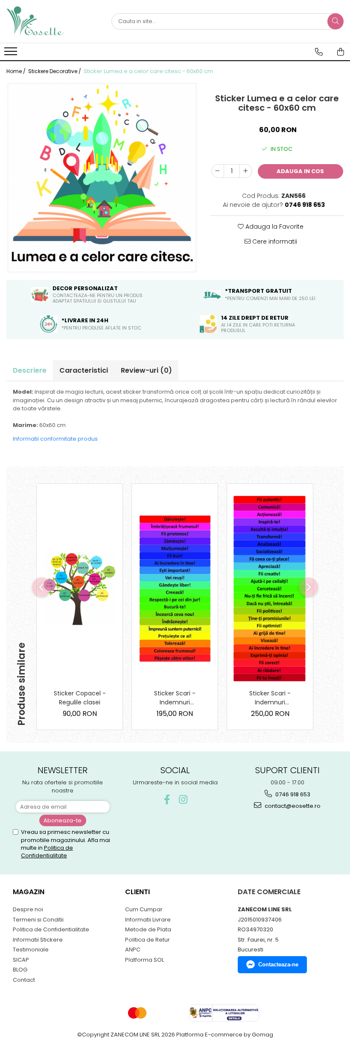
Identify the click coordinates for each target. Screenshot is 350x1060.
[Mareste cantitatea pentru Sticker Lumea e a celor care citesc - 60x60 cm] (245, 171)
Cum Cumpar (144, 909)
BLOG (20, 970)
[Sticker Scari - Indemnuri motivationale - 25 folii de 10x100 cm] (269, 589)
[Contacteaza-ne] (319, 51)
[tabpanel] (102, 178)
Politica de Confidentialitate (47, 852)
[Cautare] (335, 21)
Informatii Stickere (38, 940)
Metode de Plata (148, 929)
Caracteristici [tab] (83, 370)
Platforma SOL (144, 960)
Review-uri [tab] (146, 370)
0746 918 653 (292, 794)
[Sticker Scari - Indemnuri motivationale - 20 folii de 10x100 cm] (174, 588)
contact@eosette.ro (292, 806)
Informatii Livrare (148, 920)
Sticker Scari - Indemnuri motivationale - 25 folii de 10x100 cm (270, 698)
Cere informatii (274, 241)
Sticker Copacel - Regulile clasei (80, 698)
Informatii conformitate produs (55, 439)
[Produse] (11, 53)
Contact (24, 980)
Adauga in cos (300, 171)
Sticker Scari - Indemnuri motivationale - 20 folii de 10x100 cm (175, 698)
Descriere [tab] (30, 370)
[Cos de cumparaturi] (340, 51)
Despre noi (28, 909)
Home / (16, 71)
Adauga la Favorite (273, 226)
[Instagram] (183, 799)
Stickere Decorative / (55, 71)
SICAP (21, 960)
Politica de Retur (147, 940)
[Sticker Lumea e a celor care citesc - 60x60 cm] (102, 178)
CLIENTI (137, 892)
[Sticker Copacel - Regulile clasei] (79, 588)
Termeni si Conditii (38, 920)
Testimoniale (31, 949)
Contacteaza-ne (278, 964)
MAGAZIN (28, 892)
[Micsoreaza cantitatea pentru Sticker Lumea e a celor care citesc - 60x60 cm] (217, 171)
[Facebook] (167, 799)
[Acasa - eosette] (49, 21)
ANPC (132, 949)
